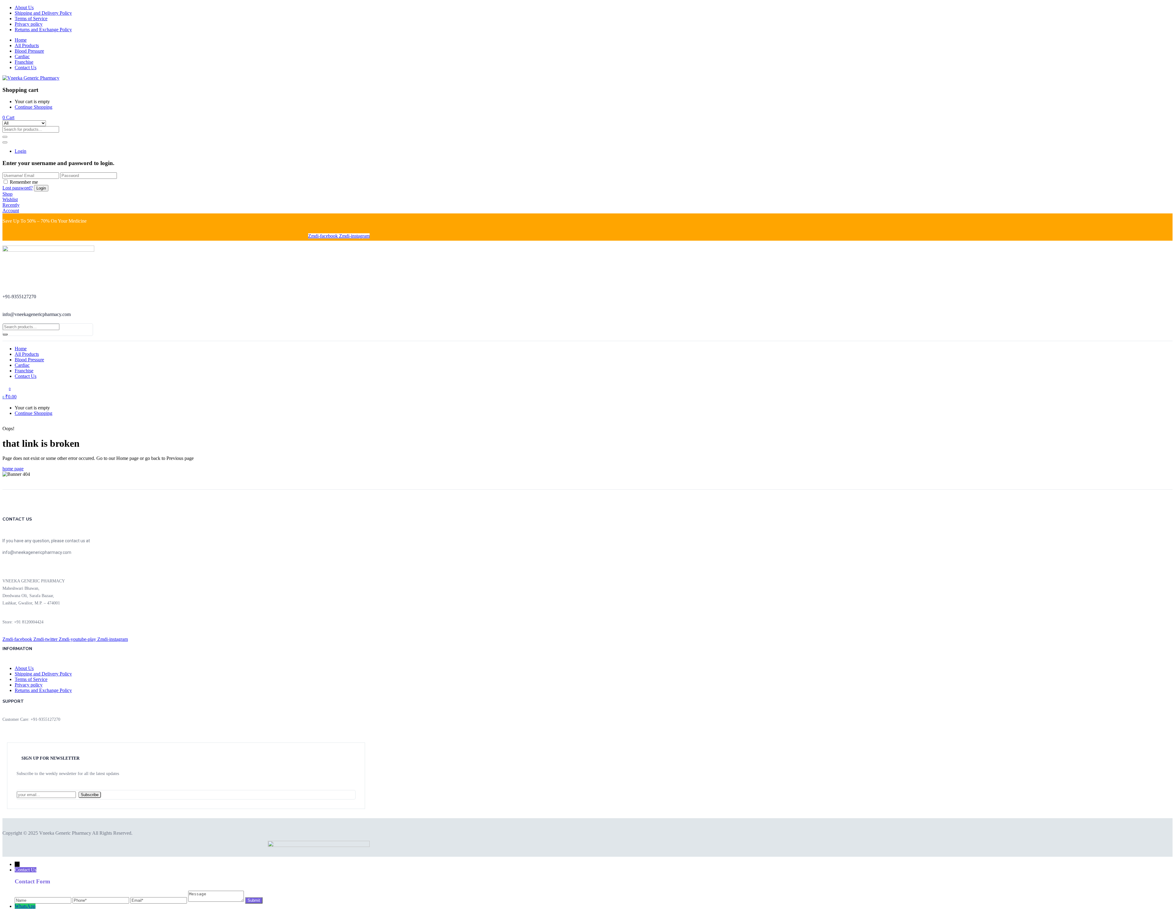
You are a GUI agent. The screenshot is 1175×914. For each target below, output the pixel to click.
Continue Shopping (33, 107)
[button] (8, 117)
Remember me (24, 182)
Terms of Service (31, 18)
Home (21, 40)
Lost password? (17, 187)
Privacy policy (29, 24)
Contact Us (25, 67)
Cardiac (22, 56)
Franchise (24, 62)
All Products (27, 45)
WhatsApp (25, 906)
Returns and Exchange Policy (43, 29)
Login (20, 151)
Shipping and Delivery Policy (43, 13)
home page (13, 468)
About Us (24, 7)
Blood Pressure (29, 51)
